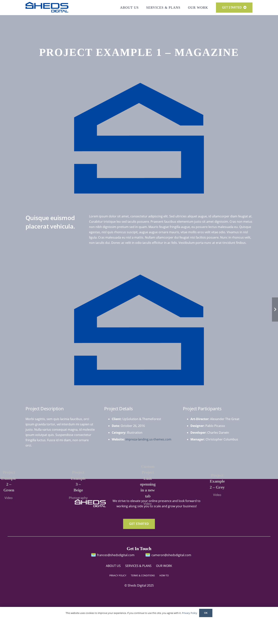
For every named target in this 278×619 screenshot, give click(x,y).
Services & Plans (138, 566)
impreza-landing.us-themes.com (148, 439)
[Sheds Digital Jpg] (47, 7)
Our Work (164, 566)
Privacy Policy (189, 613)
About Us (113, 566)
